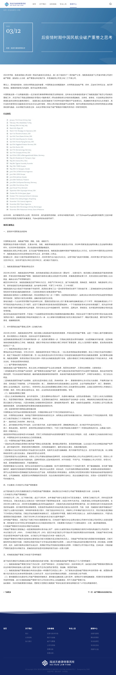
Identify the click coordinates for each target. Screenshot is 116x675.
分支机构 (28, 637)
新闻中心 (73, 4)
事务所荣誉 (95, 637)
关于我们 (42, 4)
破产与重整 (51, 641)
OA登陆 (65, 671)
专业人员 (63, 4)
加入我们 (28, 641)
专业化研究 (12, 10)
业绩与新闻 (95, 633)
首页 (34, 4)
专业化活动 (95, 645)
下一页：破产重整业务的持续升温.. (100, 592)
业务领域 (53, 4)
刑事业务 (50, 649)
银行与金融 (51, 637)
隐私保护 (58, 671)
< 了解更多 (7, 592)
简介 (26, 633)
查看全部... (51, 653)
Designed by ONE (83, 669)
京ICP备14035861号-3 (67, 669)
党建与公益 (95, 649)
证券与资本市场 (52, 633)
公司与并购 (51, 645)
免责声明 (50, 671)
